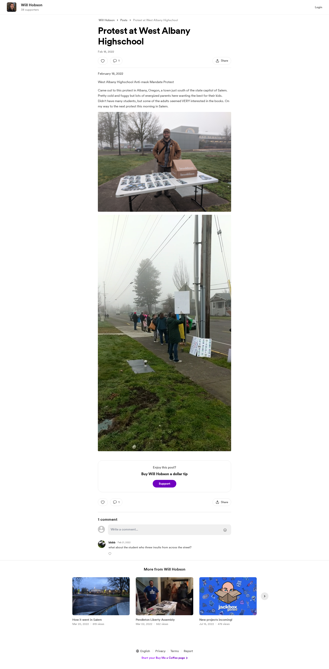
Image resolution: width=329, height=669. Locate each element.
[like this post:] (103, 61)
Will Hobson (31, 5)
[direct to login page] (169, 529)
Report (188, 651)
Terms (174, 651)
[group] (101, 602)
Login (318, 7)
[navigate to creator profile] (11, 7)
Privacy (160, 651)
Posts (123, 20)
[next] (264, 596)
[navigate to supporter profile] (112, 542)
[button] (110, 553)
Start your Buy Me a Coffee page (163, 657)
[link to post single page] (101, 602)
